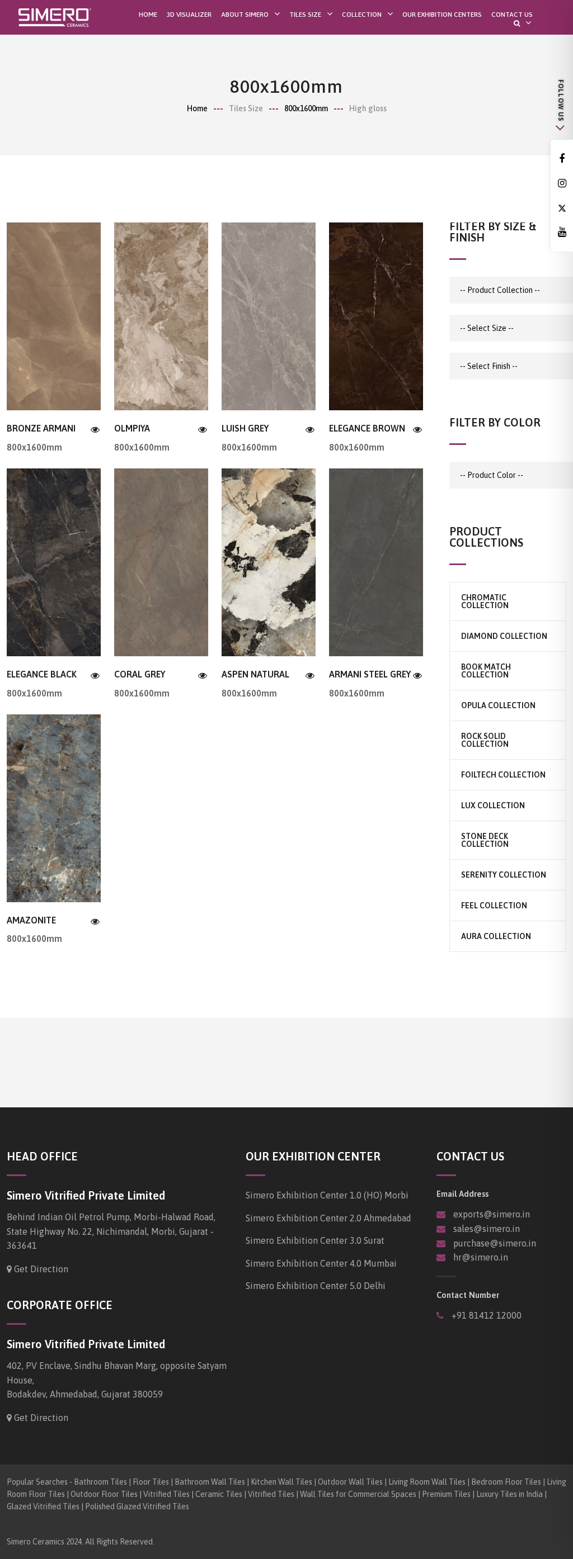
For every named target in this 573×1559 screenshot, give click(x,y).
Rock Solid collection (485, 740)
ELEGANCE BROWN (367, 428)
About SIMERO (245, 14)
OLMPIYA (132, 428)
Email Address (462, 1193)
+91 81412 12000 (485, 1315)
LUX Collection (493, 805)
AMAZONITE (31, 920)
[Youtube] (562, 232)
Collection (362, 14)
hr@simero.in (480, 1257)
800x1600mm (306, 108)
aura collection (496, 936)
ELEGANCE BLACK (42, 674)
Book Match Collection (486, 670)
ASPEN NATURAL (255, 674)
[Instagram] (562, 184)
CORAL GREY (139, 674)
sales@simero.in (486, 1229)
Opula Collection (498, 705)
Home (148, 14)
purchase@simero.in (494, 1243)
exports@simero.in (491, 1214)
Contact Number (467, 1295)
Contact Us (512, 14)
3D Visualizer (189, 14)
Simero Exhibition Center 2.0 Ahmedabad (328, 1218)
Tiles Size (305, 14)
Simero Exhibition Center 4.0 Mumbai (321, 1263)
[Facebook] (562, 159)
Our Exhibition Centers (442, 14)
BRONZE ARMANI (41, 428)
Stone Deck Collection (485, 840)
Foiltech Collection (503, 774)
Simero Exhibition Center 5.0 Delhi (316, 1286)
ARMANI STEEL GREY (370, 674)
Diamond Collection (504, 636)
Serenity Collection (503, 874)
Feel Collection (494, 905)
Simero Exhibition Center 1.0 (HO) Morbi (327, 1195)
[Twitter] (562, 208)
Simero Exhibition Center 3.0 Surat (315, 1240)
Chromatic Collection (485, 601)
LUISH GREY (245, 428)
